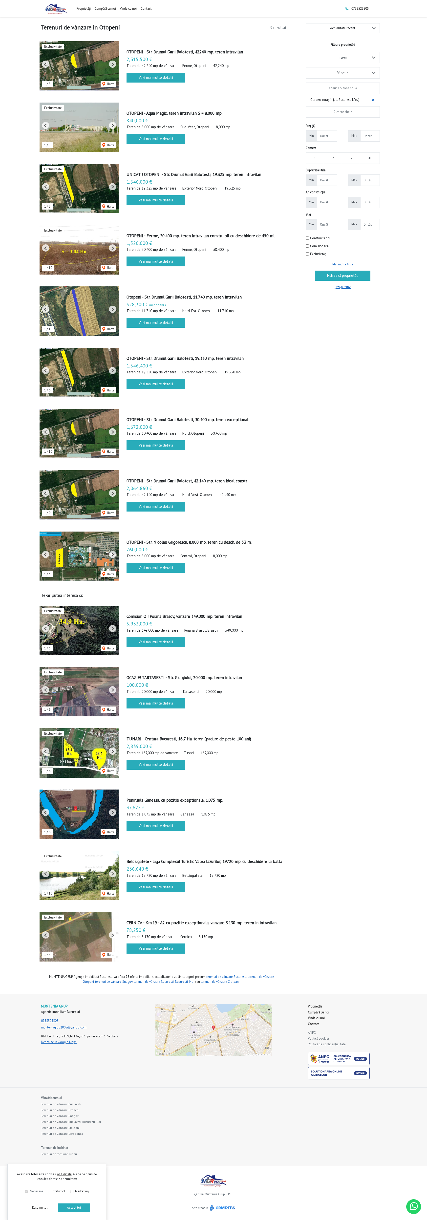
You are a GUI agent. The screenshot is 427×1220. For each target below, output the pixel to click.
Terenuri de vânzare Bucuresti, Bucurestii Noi (71, 1122)
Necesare (36, 1191)
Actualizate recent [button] (342, 28)
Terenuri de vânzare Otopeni (60, 1110)
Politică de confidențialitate (327, 1044)
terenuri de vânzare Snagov (113, 982)
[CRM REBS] (222, 1208)
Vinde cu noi (128, 8)
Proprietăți (84, 8)
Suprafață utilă (315, 170)
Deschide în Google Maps (59, 1042)
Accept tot (74, 1207)
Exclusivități (318, 254)
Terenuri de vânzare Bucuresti (61, 1104)
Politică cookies (319, 1038)
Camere (311, 148)
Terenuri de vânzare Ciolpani (60, 1128)
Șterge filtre (343, 287)
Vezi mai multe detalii (156, 77)
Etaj (308, 214)
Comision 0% (319, 246)
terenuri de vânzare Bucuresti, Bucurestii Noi (164, 982)
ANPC (312, 1032)
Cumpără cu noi (105, 8)
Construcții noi (320, 238)
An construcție (315, 192)
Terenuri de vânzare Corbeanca (62, 1133)
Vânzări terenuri (51, 1098)
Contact (146, 8)
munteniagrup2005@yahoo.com (63, 1027)
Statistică (59, 1191)
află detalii (64, 1174)
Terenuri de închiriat (54, 1148)
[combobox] (343, 57)
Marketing (82, 1191)
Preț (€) (311, 126)
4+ (370, 158)
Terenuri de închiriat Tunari (59, 1154)
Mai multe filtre (342, 264)
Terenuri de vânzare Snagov (60, 1116)
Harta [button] (110, 84)
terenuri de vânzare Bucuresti (226, 977)
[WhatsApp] (413, 1206)
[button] (45, 64)
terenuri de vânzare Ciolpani (220, 982)
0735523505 (360, 8)
